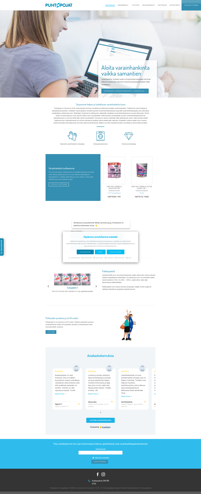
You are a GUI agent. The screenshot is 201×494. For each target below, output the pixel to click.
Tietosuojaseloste (145, 488)
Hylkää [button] (100, 252)
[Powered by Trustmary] (100, 427)
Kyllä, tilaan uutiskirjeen (102, 458)
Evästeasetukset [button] (85, 252)
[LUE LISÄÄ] (114, 170)
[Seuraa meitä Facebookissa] (98, 475)
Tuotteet (136, 5)
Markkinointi (121, 258)
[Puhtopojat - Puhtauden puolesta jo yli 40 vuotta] (102, 5)
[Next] (96, 286)
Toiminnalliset (88, 258)
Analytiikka (110, 258)
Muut (129, 258)
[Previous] (48, 286)
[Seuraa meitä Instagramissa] (103, 475)
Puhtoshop (162, 5)
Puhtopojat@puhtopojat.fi (111, 488)
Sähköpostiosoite (101, 449)
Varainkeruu (123, 5)
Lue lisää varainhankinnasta (100, 420)
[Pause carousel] (100, 412)
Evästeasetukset (133, 488)
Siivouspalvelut (148, 5)
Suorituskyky (99, 258)
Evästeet (123, 488)
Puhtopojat (110, 5)
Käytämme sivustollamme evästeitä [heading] (100, 236)
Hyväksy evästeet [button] (115, 252)
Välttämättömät (75, 258)
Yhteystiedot (174, 5)
